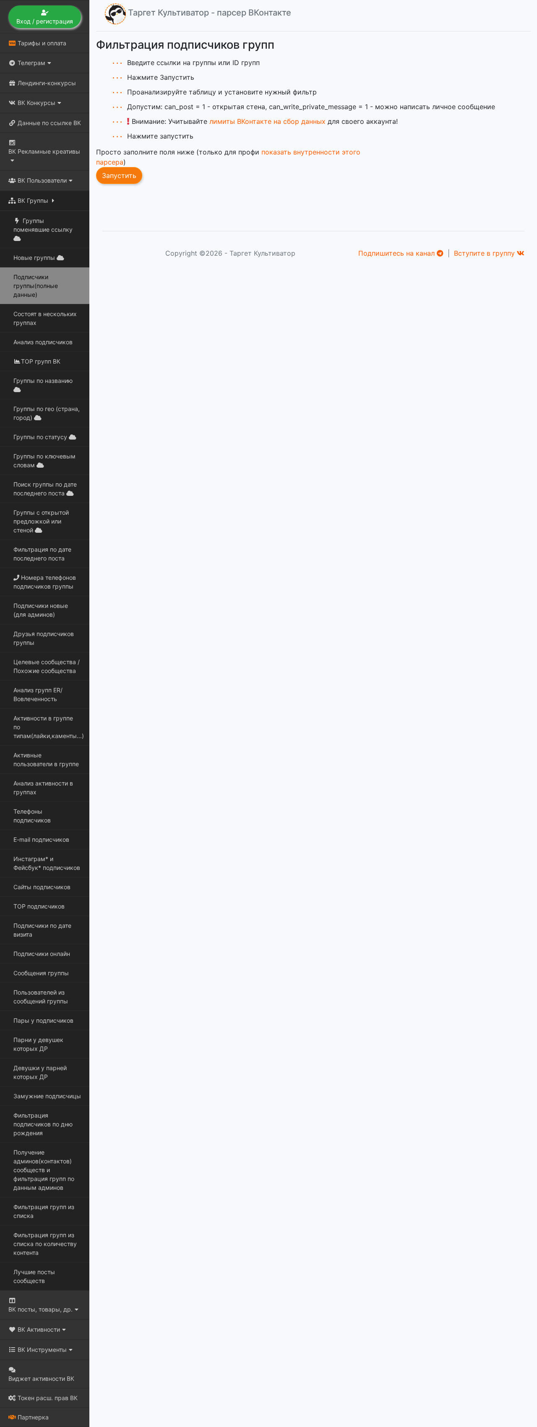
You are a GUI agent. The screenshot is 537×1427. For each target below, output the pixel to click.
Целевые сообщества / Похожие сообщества (46, 666)
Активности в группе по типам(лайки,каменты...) (48, 727)
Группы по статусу (41, 436)
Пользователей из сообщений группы (40, 997)
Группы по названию (43, 380)
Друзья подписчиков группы (43, 638)
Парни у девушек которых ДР (38, 1044)
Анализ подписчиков (43, 342)
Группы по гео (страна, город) (46, 413)
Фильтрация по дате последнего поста (42, 554)
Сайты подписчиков (41, 886)
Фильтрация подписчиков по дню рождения (43, 1124)
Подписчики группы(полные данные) (35, 285)
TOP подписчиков (39, 906)
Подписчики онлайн (41, 953)
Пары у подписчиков (43, 1020)
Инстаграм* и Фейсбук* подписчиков (46, 863)
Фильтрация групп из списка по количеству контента (45, 1243)
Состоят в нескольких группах (45, 318)
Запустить (119, 175)
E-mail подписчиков (41, 839)
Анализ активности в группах (43, 788)
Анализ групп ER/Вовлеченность (38, 694)
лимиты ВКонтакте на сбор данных (267, 121)
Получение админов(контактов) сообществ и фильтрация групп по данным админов (43, 1170)
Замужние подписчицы (47, 1096)
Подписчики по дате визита (42, 930)
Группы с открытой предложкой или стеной (41, 521)
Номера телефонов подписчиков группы (44, 582)
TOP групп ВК (40, 361)
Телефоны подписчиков (32, 816)
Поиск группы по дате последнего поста (45, 489)
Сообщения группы (41, 973)
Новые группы (35, 257)
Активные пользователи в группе (46, 759)
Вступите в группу (485, 253)
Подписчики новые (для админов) (40, 610)
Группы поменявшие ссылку (43, 225)
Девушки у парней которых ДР (40, 1072)
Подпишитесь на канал (397, 253)
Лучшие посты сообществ (34, 1276)
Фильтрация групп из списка (43, 1211)
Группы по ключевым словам (44, 461)
